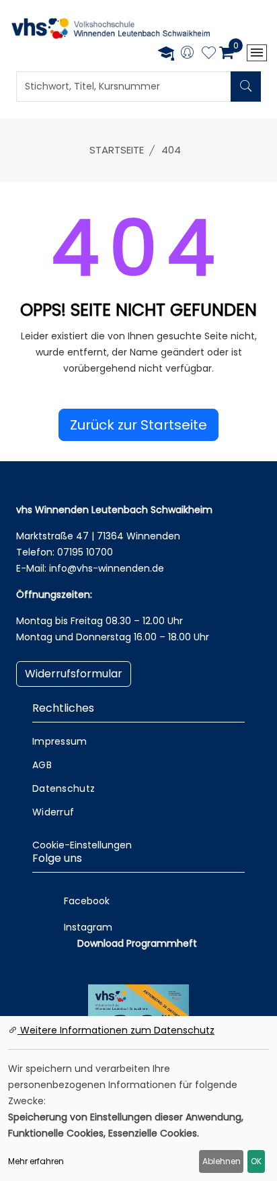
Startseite (116, 150)
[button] (138, 425)
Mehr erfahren (36, 1161)
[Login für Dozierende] (166, 53)
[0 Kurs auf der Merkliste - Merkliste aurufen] (208, 54)
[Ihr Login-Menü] (187, 53)
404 (171, 150)
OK (256, 1161)
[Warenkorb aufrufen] (226, 52)
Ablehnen (221, 1161)
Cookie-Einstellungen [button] (82, 845)
